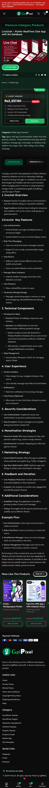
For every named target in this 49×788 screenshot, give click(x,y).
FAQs (4, 703)
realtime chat (7, 146)
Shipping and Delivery (11, 699)
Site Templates (8, 742)
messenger (26, 143)
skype (15, 146)
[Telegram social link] (45, 75)
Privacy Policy (8, 684)
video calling (28, 146)
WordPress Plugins (10, 719)
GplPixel (14, 665)
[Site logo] (25, 13)
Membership (7, 609)
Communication (26, 137)
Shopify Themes (8, 731)
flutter (35, 137)
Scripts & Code (8, 734)
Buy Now (34, 121)
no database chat (38, 143)
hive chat (42, 137)
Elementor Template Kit (11, 723)
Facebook (6, 754)
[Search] (38, 13)
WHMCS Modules (9, 727)
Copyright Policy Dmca (11, 696)
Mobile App (14, 82)
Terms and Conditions (11, 692)
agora (8, 137)
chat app (15, 137)
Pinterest (6, 762)
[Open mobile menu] (4, 13)
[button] (13, 623)
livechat (5, 139)
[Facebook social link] (36, 75)
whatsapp (6, 149)
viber (20, 146)
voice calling (39, 146)
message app (15, 143)
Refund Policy (8, 688)
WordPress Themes (10, 715)
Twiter (4, 758)
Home (4, 82)
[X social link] (39, 75)
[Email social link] (42, 75)
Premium (25, 132)
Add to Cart (14, 121)
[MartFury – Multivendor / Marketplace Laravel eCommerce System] (36, 591)
